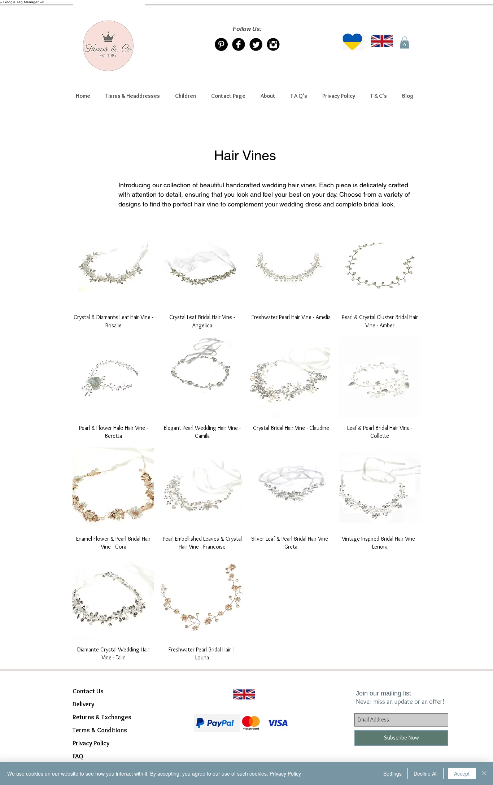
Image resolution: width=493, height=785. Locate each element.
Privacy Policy (285, 773)
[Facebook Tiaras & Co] (238, 44)
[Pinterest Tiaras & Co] (221, 44)
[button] (132, 96)
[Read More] (240, 685)
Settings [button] (392, 773)
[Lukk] (484, 773)
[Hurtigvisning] (113, 267)
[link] (405, 42)
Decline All (425, 773)
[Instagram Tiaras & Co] (273, 44)
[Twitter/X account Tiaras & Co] (255, 44)
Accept (462, 773)
